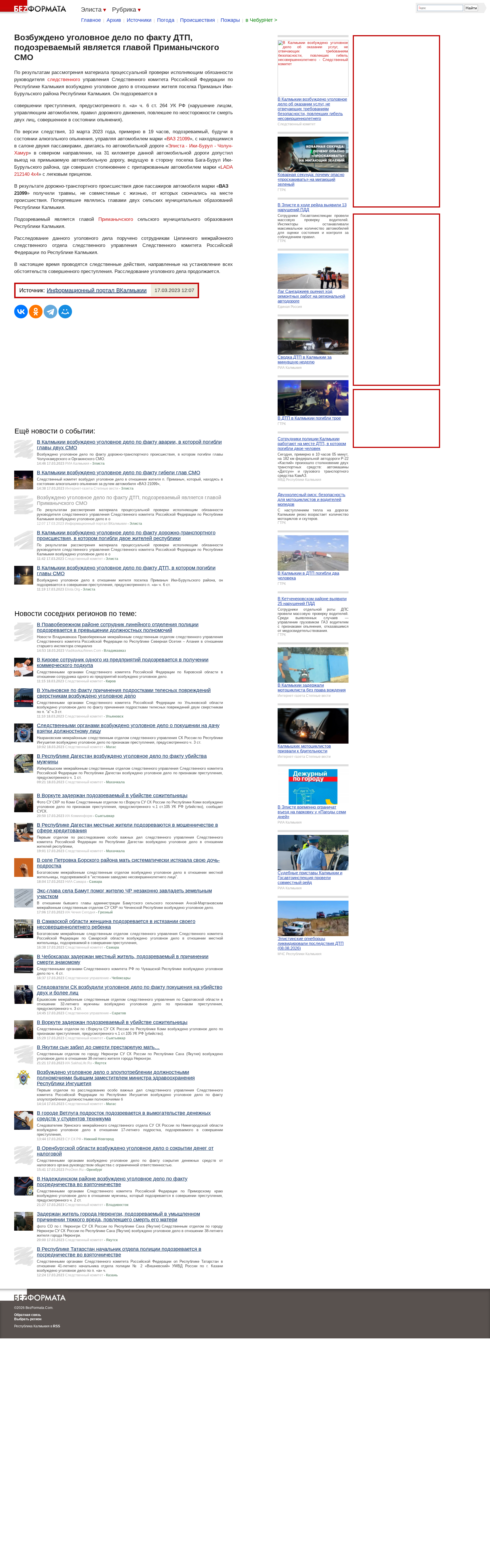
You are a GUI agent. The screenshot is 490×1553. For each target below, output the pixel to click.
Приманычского (115, 219)
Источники (139, 20)
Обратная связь (27, 1315)
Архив (114, 20)
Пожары (230, 20)
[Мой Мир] (65, 311)
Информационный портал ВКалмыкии (97, 290)
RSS (56, 1326)
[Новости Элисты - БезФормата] (34, 7)
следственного (63, 79)
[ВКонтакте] (21, 311)
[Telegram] (50, 311)
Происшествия (197, 20)
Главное (91, 20)
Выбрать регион (27, 1319)
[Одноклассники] (36, 311)
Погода (165, 20)
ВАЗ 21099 (178, 138)
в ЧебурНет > (261, 20)
